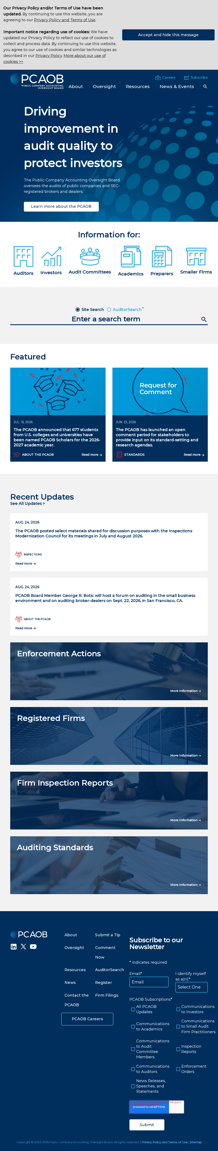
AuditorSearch (109, 969)
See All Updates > (27, 503)
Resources (75, 969)
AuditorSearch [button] (128, 309)
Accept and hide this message (168, 35)
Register (103, 982)
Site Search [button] (93, 309)
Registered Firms (51, 718)
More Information (184, 691)
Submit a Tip (107, 935)
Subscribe (199, 77)
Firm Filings (106, 995)
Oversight (74, 947)
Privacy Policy (49, 55)
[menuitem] (76, 86)
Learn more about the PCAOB (61, 206)
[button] (205, 86)
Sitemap (196, 1142)
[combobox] (109, 319)
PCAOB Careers (87, 1019)
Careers (169, 77)
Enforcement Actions (59, 653)
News (70, 982)
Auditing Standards (55, 847)
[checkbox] (171, 1049)
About (71, 935)
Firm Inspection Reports (65, 782)
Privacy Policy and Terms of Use (64, 20)
